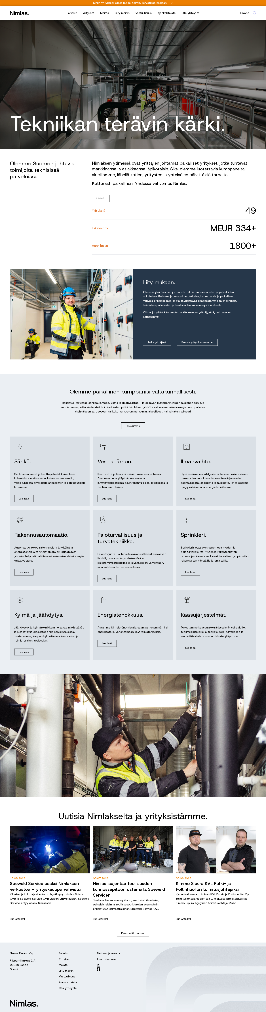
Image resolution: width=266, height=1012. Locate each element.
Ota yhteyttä (190, 13)
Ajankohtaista (166, 13)
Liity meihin (122, 13)
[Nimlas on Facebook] (108, 969)
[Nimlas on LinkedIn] (108, 965)
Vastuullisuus (143, 13)
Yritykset (88, 13)
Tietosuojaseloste (108, 953)
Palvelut (72, 13)
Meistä (104, 13)
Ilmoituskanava (106, 959)
